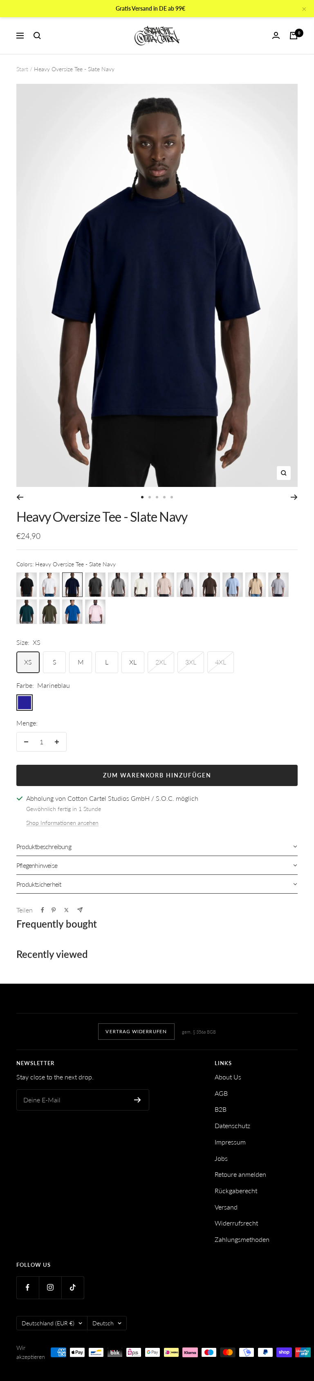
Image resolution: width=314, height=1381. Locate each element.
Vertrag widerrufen (136, 1031)
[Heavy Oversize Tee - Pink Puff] (95, 611)
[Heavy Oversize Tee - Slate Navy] (72, 584)
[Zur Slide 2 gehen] (149, 497)
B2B (221, 1109)
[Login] (276, 35)
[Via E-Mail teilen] (80, 909)
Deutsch (103, 1323)
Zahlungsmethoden (242, 1239)
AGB (221, 1093)
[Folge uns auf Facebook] (27, 1287)
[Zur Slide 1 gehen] (142, 497)
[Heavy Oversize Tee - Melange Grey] (278, 584)
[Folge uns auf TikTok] (72, 1287)
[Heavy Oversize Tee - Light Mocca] (255, 584)
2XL (160, 662)
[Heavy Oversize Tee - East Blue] (72, 611)
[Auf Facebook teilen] (42, 910)
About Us (228, 1077)
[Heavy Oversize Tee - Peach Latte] (164, 584)
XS (28, 662)
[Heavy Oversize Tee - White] (49, 584)
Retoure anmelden (240, 1174)
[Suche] (37, 35)
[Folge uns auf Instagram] (50, 1287)
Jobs (221, 1158)
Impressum (230, 1142)
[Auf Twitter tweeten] (66, 910)
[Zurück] (19, 497)
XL (133, 662)
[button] (157, 846)
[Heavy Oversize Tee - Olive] (49, 611)
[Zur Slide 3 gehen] (157, 497)
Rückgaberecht (236, 1190)
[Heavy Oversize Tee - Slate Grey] (95, 584)
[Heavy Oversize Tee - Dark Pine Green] (26, 611)
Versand (226, 1207)
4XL (220, 662)
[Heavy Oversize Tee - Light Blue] (232, 584)
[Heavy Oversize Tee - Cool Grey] (118, 584)
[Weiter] (294, 497)
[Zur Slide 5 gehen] (171, 497)
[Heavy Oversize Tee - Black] (26, 584)
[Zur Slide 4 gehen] (164, 497)
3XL (190, 662)
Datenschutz (232, 1125)
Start (22, 68)
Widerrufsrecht (236, 1223)
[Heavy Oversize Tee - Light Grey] (187, 584)
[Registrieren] (137, 1100)
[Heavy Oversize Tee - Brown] (210, 584)
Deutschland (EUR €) (48, 1323)
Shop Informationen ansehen (62, 822)
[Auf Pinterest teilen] (54, 910)
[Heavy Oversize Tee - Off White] (141, 584)
